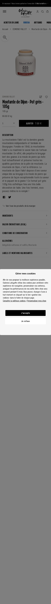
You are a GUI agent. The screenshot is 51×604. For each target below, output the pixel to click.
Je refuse (25, 321)
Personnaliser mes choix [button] (36, 300)
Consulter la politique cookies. (14, 300)
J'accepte (25, 313)
